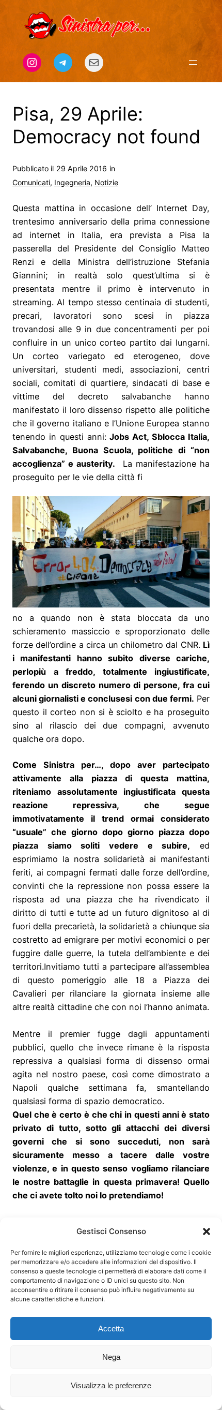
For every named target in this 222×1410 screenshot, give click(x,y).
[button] (206, 1231)
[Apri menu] (193, 62)
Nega (111, 1357)
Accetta (111, 1328)
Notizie (106, 182)
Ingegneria (72, 182)
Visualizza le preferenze (111, 1385)
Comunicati (31, 182)
